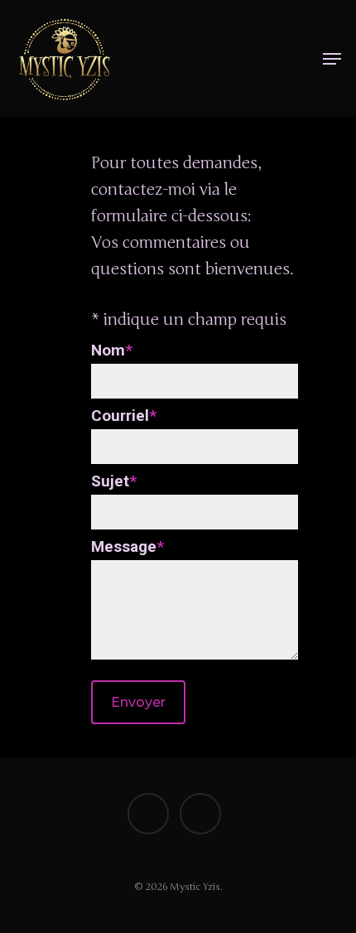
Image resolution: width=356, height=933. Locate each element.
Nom (111, 350)
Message (127, 546)
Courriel (123, 415)
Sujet (114, 481)
